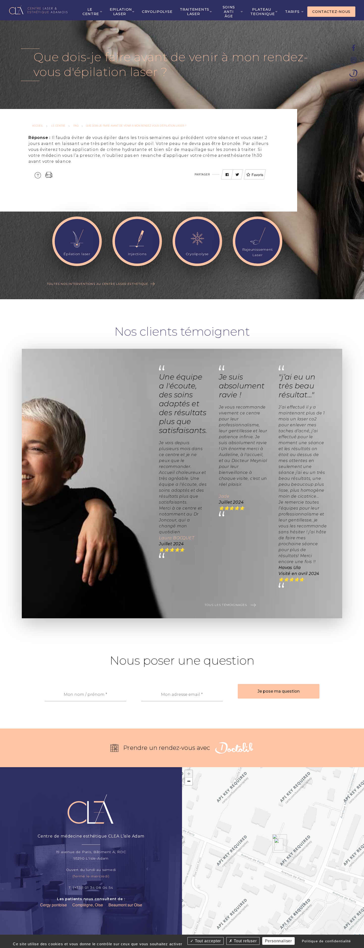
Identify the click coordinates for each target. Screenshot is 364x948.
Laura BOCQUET (176, 538)
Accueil (37, 125)
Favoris (257, 174)
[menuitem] (92, 11)
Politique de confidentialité (326, 941)
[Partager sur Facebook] (227, 175)
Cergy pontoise (53, 905)
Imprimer (48, 175)
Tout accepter (207, 941)
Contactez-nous (331, 11)
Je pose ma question (279, 691)
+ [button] (188, 774)
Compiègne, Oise (87, 905)
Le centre (90, 11)
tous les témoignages (226, 605)
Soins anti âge (229, 11)
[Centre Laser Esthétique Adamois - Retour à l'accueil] (39, 9)
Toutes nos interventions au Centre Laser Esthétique (97, 284)
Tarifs (292, 11)
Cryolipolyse (157, 11)
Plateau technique (262, 11)
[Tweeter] (237, 175)
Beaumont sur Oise (125, 905)
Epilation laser (121, 11)
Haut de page (37, 175)
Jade (224, 496)
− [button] (188, 781)
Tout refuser (245, 941)
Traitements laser (194, 11)
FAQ (76, 125)
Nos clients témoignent (182, 331)
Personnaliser (278, 941)
